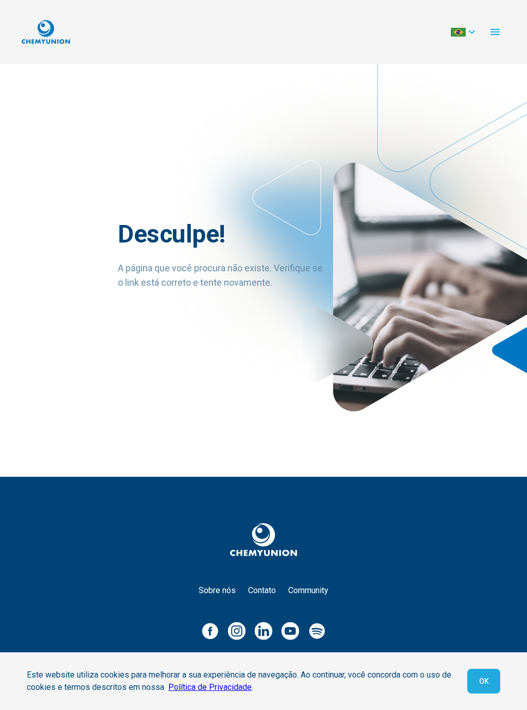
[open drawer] (495, 32)
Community (308, 590)
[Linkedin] (263, 630)
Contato (262, 590)
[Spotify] (317, 630)
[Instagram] (236, 630)
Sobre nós (217, 590)
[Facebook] (210, 630)
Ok (484, 681)
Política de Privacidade (210, 687)
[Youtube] (290, 630)
